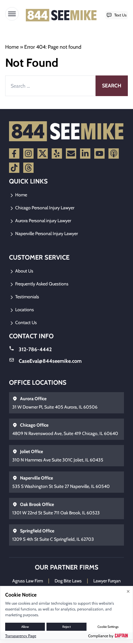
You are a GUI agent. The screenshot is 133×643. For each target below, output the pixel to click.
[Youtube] (99, 153)
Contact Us (25, 322)
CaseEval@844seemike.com (50, 361)
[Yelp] (57, 153)
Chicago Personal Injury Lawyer (44, 208)
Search (111, 86)
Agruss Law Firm (27, 581)
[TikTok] (14, 168)
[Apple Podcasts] (113, 153)
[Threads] (28, 168)
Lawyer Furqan (107, 581)
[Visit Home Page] (61, 15)
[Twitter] (42, 153)
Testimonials (26, 297)
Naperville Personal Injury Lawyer (46, 233)
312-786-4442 (35, 349)
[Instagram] (28, 153)
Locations (24, 309)
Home (12, 47)
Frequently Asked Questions (41, 284)
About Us (23, 271)
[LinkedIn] (85, 153)
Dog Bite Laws (68, 581)
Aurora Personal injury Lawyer (42, 220)
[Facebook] (14, 153)
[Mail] (71, 153)
